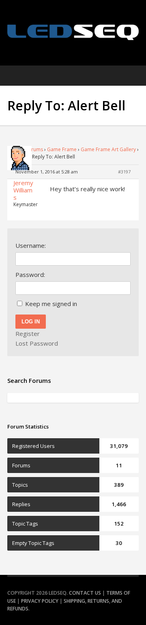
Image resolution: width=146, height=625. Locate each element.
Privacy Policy (39, 601)
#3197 (124, 172)
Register (27, 333)
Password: (30, 274)
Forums (34, 149)
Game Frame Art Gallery (108, 149)
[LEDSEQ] (73, 32)
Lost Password (36, 343)
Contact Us (85, 592)
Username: (30, 245)
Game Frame (62, 149)
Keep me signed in (51, 304)
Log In (30, 322)
